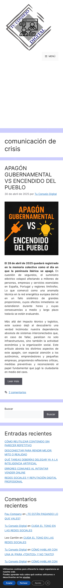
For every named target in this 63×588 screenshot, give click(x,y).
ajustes (26, 577)
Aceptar (9, 583)
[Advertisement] (31, 96)
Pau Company (13, 514)
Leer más (13, 381)
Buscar (9, 408)
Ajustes (38, 583)
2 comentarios (17, 392)
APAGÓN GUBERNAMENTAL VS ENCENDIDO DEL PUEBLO (30, 177)
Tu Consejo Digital (16, 525)
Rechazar (24, 583)
